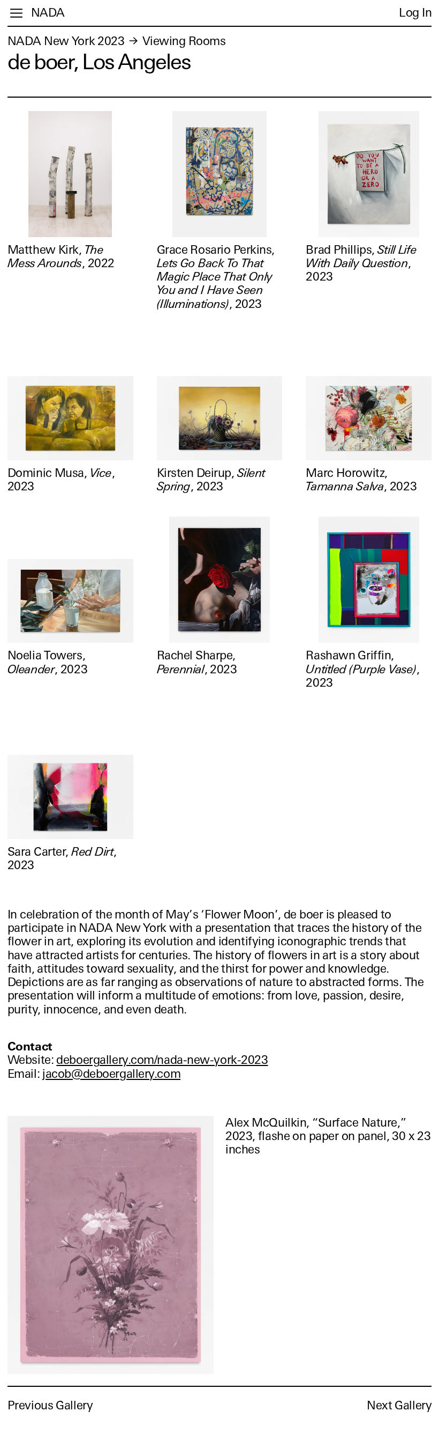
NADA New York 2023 (66, 41)
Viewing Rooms (184, 41)
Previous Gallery (50, 1405)
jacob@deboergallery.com (111, 1074)
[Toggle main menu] (16, 13)
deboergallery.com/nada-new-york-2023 (162, 1060)
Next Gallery (399, 1405)
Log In (415, 12)
